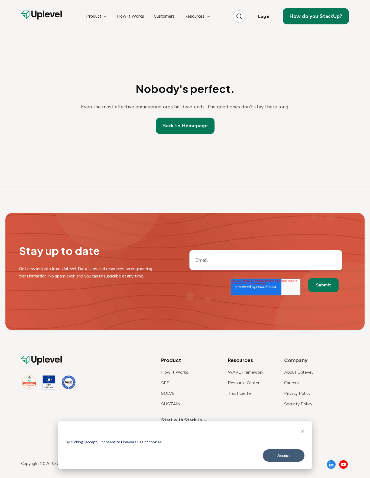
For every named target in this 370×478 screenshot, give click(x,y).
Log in (264, 17)
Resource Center (243, 383)
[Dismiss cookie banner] (302, 431)
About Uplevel (298, 372)
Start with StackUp (182, 420)
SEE (165, 383)
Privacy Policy (297, 393)
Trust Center (240, 393)
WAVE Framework (246, 372)
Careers (291, 383)
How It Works (174, 372)
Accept (283, 455)
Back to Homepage (185, 125)
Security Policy (298, 404)
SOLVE (168, 393)
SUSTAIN (170, 404)
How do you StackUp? (316, 16)
